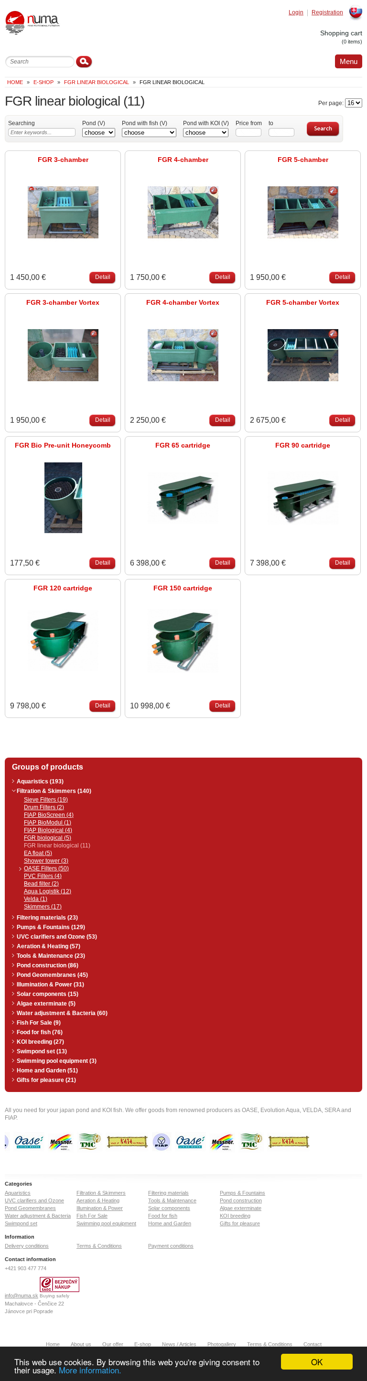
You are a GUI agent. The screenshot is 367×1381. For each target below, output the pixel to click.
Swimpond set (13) (42, 1051)
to (271, 123)
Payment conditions (171, 1246)
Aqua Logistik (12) (47, 891)
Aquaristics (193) (40, 781)
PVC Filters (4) (43, 876)
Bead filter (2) (41, 883)
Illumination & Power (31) (50, 984)
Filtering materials (168, 1193)
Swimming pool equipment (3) (57, 1061)
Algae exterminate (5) (46, 1003)
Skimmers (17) (43, 906)
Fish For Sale (92, 1216)
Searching (21, 123)
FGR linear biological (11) (57, 845)
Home (15, 82)
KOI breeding (235, 1216)
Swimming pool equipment (106, 1223)
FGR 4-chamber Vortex (182, 302)
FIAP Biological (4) (48, 830)
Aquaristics (18, 1193)
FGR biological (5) (47, 838)
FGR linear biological (96, 82)
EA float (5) (38, 853)
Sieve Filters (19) (46, 799)
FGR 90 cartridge (302, 445)
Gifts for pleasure (240, 1223)
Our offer (112, 1344)
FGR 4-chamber (183, 159)
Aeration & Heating (97, 1200)
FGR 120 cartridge (62, 588)
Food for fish (162, 1216)
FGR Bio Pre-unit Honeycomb (63, 445)
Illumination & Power (99, 1208)
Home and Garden (169, 1223)
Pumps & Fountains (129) (51, 927)
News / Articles (179, 1344)
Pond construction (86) (47, 965)
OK (317, 1362)
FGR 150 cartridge (182, 588)
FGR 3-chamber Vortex (62, 302)
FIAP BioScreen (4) (49, 815)
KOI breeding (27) (40, 1041)
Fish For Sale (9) (39, 1022)
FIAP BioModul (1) (47, 822)
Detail (102, 277)
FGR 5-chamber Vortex (302, 302)
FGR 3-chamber (63, 159)
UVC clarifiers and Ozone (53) (57, 936)
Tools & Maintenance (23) (51, 956)
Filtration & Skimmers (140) (54, 791)
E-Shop (43, 82)
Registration (327, 13)
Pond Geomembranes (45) (52, 975)
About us (81, 1344)
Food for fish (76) (40, 1032)
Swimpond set (21, 1223)
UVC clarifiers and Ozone (34, 1200)
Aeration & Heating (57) (48, 946)
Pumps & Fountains (242, 1193)
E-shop (142, 1344)
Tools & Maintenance (172, 1200)
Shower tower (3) (46, 860)
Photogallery (221, 1344)
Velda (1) (35, 899)
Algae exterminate (240, 1208)
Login (296, 13)
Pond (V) (93, 123)
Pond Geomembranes (30, 1208)
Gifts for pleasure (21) (46, 1080)
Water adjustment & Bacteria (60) (62, 1013)
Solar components (169, 1208)
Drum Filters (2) (44, 807)
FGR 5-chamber (303, 159)
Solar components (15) (47, 994)
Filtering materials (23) (47, 917)
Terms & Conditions (99, 1246)
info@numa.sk (21, 1295)
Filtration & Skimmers (101, 1193)
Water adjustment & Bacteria (38, 1216)
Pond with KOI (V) (206, 123)
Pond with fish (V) (144, 123)
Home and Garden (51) (47, 1070)
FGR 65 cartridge (182, 445)
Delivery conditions (27, 1246)
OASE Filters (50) (46, 868)
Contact (312, 1344)
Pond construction (241, 1200)
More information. (90, 1370)
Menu (348, 61)
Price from (249, 123)
